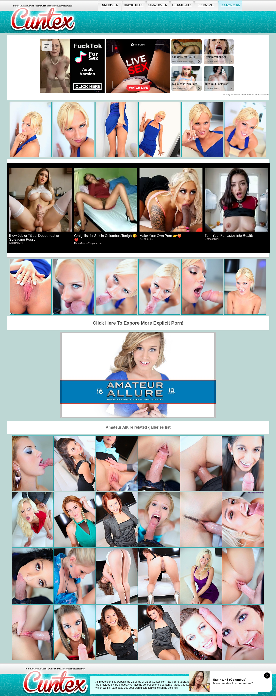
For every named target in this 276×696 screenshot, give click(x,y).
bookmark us (230, 4)
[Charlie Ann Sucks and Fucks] (159, 632)
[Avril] (159, 520)
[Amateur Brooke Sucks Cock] (201, 632)
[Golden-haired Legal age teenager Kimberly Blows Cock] (117, 576)
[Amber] (201, 576)
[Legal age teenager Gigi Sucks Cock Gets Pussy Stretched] (75, 463)
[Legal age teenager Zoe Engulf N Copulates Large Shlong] (117, 463)
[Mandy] (33, 576)
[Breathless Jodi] (75, 520)
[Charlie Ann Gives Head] (117, 520)
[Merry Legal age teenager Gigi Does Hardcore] (159, 576)
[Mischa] (75, 632)
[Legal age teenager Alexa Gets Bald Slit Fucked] (243, 632)
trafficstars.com (260, 94)
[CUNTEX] (43, 16)
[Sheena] (243, 576)
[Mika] (201, 463)
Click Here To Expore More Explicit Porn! (138, 323)
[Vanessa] (33, 520)
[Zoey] (33, 632)
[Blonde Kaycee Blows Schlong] (243, 520)
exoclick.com (238, 94)
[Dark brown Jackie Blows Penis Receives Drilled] (243, 463)
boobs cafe (206, 4)
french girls (181, 4)
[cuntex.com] (55, 679)
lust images (109, 4)
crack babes (157, 4)
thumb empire (133, 4)
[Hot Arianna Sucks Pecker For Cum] (117, 632)
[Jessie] (33, 463)
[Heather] (201, 520)
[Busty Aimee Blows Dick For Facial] (75, 576)
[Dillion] (159, 463)
